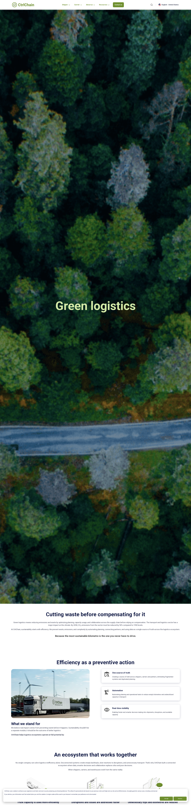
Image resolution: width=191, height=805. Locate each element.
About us (89, 5)
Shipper (65, 5)
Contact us (118, 5)
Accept (166, 798)
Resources (103, 5)
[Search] (151, 4)
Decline (180, 798)
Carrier (77, 5)
